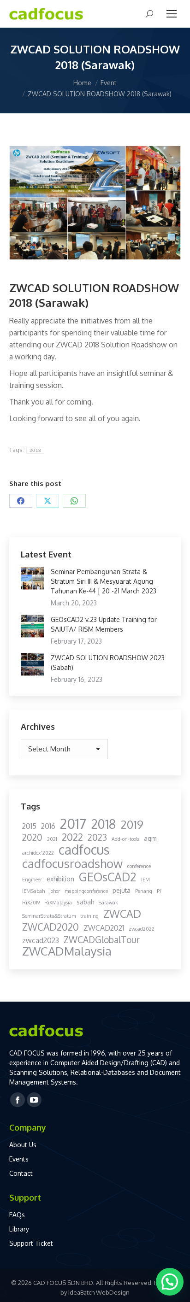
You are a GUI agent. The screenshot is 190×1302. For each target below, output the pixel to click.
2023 (97, 837)
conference (139, 866)
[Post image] (32, 578)
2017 (73, 823)
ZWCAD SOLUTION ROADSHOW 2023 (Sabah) (108, 662)
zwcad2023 (40, 940)
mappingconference (86, 891)
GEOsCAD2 (108, 877)
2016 (48, 826)
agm (150, 838)
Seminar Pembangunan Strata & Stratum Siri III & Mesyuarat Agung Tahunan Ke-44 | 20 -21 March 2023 (103, 581)
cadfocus (84, 850)
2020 (32, 837)
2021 (52, 839)
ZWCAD (122, 913)
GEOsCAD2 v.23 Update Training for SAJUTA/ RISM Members (104, 624)
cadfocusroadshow (72, 863)
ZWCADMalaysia (67, 951)
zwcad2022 (141, 929)
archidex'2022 (38, 853)
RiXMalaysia (58, 902)
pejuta (122, 890)
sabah (85, 902)
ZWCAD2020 (50, 927)
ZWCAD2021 (103, 928)
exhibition (60, 879)
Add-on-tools (125, 839)
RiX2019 (31, 902)
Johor (54, 891)
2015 (29, 826)
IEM (145, 879)
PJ (159, 891)
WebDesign (113, 1292)
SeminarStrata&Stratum (49, 916)
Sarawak (108, 902)
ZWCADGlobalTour (102, 939)
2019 (131, 824)
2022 (72, 837)
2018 (35, 450)
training (89, 916)
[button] (170, 1282)
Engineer (32, 879)
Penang (143, 891)
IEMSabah (33, 891)
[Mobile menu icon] (171, 14)
